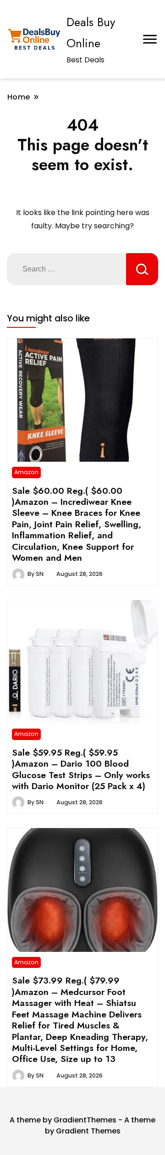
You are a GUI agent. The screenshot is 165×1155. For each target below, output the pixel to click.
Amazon (26, 472)
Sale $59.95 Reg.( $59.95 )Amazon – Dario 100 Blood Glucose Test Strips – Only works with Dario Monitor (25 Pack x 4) (81, 769)
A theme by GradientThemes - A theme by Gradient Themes (82, 1125)
